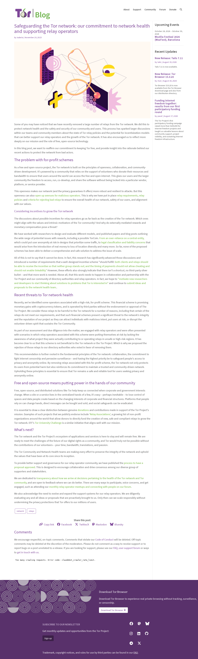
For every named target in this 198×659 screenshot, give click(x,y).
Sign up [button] (48, 638)
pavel (160, 116)
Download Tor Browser (112, 610)
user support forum (129, 548)
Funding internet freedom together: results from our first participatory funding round (167, 106)
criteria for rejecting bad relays (44, 199)
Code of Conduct (104, 539)
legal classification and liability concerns (123, 242)
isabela (20, 37)
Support (137, 9)
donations (83, 410)
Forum (162, 9)
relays (31, 511)
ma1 (159, 80)
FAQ (115, 548)
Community (150, 9)
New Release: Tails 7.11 (169, 58)
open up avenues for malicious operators (57, 195)
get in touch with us (28, 552)
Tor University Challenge (48, 422)
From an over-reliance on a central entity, (121, 238)
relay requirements (127, 195)
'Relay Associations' (99, 414)
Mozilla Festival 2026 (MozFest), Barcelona (167, 38)
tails (159, 62)
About (126, 9)
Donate (172, 9)
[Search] (181, 9)
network (20, 511)
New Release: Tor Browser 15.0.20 (165, 75)
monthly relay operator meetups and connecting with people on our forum (90, 486)
